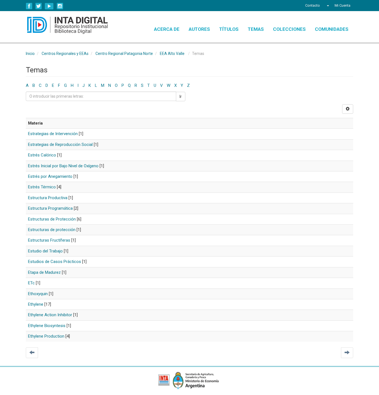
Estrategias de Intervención (53, 133)
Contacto (312, 5)
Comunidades (331, 29)
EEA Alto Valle (172, 53)
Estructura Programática (50, 208)
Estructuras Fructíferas (49, 240)
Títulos (229, 29)
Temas (256, 29)
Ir (181, 96)
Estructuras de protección (51, 229)
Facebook (29, 6)
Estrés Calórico (42, 155)
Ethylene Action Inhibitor (50, 314)
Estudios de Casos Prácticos (54, 261)
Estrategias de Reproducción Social (60, 144)
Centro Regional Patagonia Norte (124, 53)
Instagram (60, 6)
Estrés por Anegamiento (50, 176)
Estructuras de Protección (52, 219)
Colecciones (289, 29)
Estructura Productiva (47, 197)
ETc (31, 282)
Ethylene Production (46, 336)
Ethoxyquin (38, 293)
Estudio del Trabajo (45, 251)
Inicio (30, 53)
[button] (327, 5)
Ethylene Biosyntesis (46, 325)
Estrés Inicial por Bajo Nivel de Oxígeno (63, 165)
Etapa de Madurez (44, 272)
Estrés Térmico (42, 186)
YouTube (49, 6)
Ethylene (35, 304)
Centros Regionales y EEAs (65, 53)
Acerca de (167, 29)
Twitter (38, 6)
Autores (199, 29)
